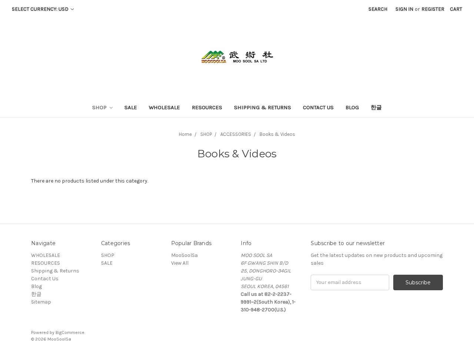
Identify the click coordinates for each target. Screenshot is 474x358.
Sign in (404, 9)
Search (377, 9)
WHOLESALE (164, 107)
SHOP (100, 107)
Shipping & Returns (262, 107)
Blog (352, 107)
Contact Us (318, 107)
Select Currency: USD (41, 9)
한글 (376, 107)
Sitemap (41, 302)
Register (432, 9)
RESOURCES (207, 107)
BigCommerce (70, 332)
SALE (130, 107)
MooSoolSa (184, 255)
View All (179, 263)
